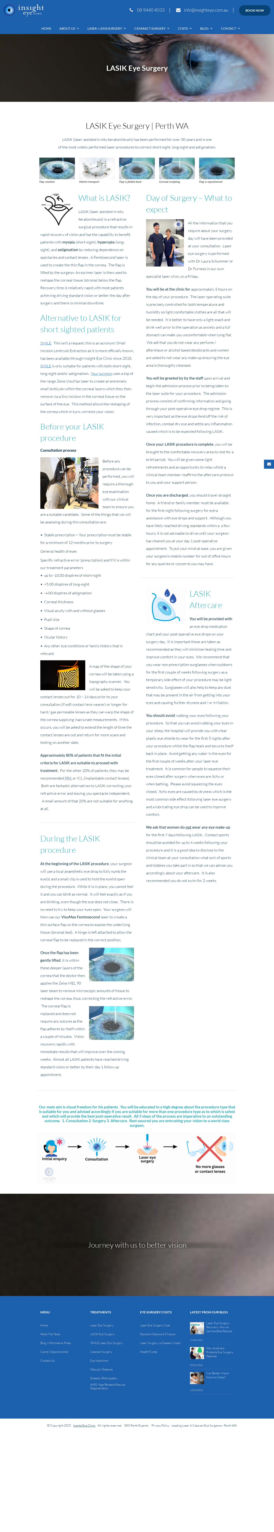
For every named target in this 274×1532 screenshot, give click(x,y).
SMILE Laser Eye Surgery (106, 1343)
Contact (228, 28)
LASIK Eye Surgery (102, 1334)
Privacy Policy (160, 1425)
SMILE (45, 343)
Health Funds (148, 1352)
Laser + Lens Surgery (104, 28)
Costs (183, 28)
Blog (204, 28)
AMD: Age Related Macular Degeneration (108, 1386)
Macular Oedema (101, 1369)
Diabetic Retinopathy (103, 1378)
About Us (67, 28)
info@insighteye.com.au (206, 10)
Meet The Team (50, 1334)
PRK (68, 778)
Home (46, 28)
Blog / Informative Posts (55, 1343)
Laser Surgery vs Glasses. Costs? (160, 1343)
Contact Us (47, 1360)
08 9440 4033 (151, 10)
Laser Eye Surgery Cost (155, 1325)
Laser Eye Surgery (102, 1325)
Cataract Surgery (149, 28)
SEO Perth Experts (136, 1425)
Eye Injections (99, 1360)
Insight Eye (24, 10)
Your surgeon (101, 373)
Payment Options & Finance (158, 1334)
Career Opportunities (54, 1352)
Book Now (255, 10)
